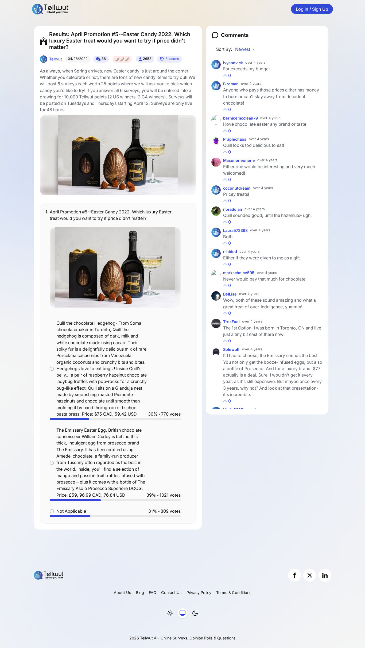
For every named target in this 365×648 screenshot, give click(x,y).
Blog (140, 592)
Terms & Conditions (233, 592)
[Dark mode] (195, 613)
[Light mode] (170, 613)
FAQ (152, 592)
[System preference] (182, 613)
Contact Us (171, 592)
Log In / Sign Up (312, 9)
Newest (243, 49)
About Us (122, 592)
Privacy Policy (199, 592)
